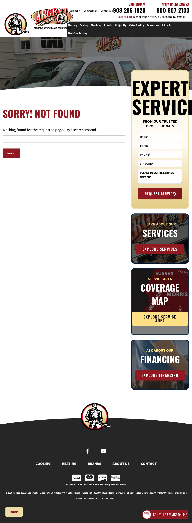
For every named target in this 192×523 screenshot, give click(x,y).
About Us (121, 464)
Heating (69, 464)
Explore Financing (160, 375)
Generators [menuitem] (153, 25)
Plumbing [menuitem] (96, 25)
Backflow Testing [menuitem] (77, 33)
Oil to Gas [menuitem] (167, 25)
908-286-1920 (129, 10)
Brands (94, 464)
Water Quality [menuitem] (136, 25)
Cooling (43, 464)
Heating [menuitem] (72, 25)
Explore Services (159, 249)
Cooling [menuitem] (84, 25)
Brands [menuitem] (108, 25)
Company (74, 10)
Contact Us (107, 10)
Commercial (90, 10)
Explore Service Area (160, 318)
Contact (149, 464)
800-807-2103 (173, 10)
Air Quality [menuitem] (120, 25)
